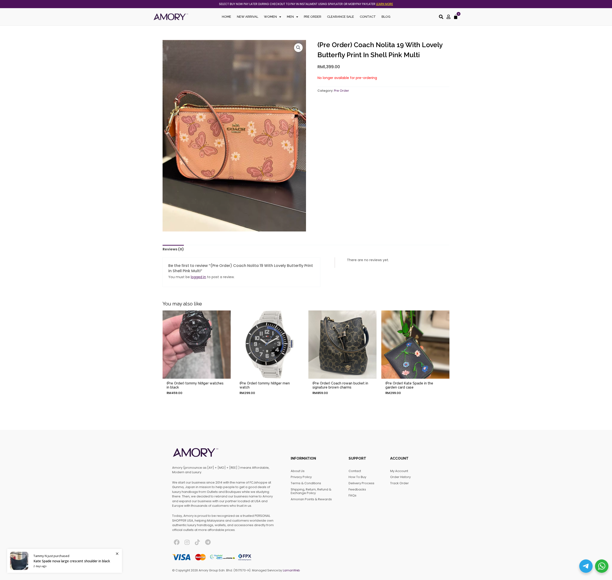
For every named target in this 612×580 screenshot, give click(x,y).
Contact (368, 16)
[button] (298, 47)
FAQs (352, 495)
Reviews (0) (173, 249)
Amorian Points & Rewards (311, 499)
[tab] (173, 249)
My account (399, 471)
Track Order (399, 483)
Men (290, 16)
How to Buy (357, 477)
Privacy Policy (301, 477)
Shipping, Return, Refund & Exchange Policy (311, 491)
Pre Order (312, 16)
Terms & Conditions (306, 483)
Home (226, 16)
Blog (386, 16)
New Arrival (247, 16)
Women (270, 16)
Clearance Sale (340, 16)
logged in (198, 277)
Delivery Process (361, 483)
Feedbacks (357, 489)
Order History (400, 477)
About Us (298, 471)
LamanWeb (291, 570)
